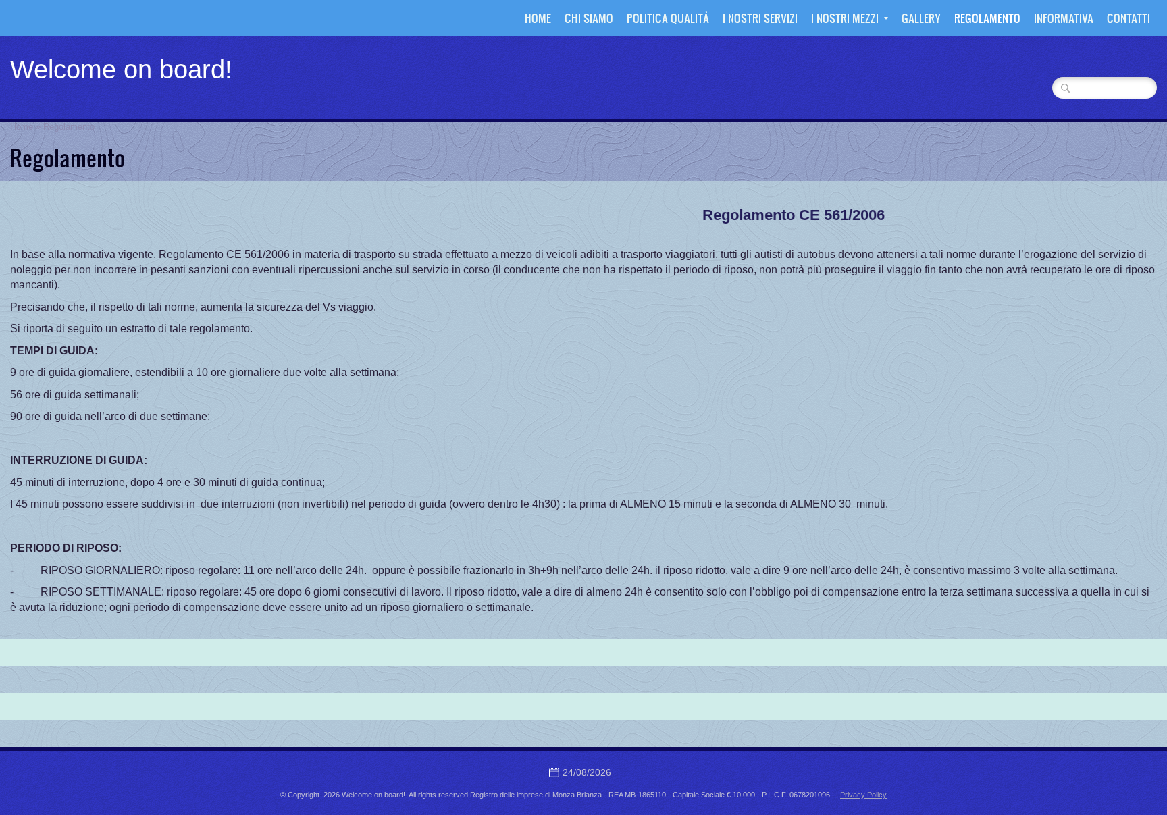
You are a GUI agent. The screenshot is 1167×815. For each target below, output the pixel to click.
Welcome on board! (121, 69)
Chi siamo (589, 18)
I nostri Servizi (760, 18)
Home (538, 18)
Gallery (921, 18)
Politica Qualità (668, 18)
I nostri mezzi (845, 18)
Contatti (1128, 18)
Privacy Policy (863, 795)
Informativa (1063, 18)
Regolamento (987, 18)
